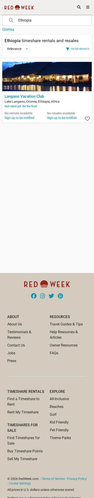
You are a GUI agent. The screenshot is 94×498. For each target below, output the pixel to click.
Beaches (56, 406)
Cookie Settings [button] (20, 483)
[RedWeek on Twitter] (51, 296)
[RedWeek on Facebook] (34, 296)
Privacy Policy (77, 479)
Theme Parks (60, 438)
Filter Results (80, 48)
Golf (53, 414)
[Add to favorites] (87, 119)
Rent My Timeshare (23, 412)
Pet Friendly (59, 430)
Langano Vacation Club (24, 96)
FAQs (54, 353)
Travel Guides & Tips (66, 324)
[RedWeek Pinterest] (60, 296)
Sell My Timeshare (22, 459)
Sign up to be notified (19, 118)
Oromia (8, 29)
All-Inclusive (59, 399)
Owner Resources (64, 345)
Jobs (11, 353)
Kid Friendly (59, 422)
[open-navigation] (87, 7)
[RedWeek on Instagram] (42, 296)
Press (11, 361)
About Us (14, 324)
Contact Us (16, 345)
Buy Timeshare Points (25, 451)
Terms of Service (53, 479)
